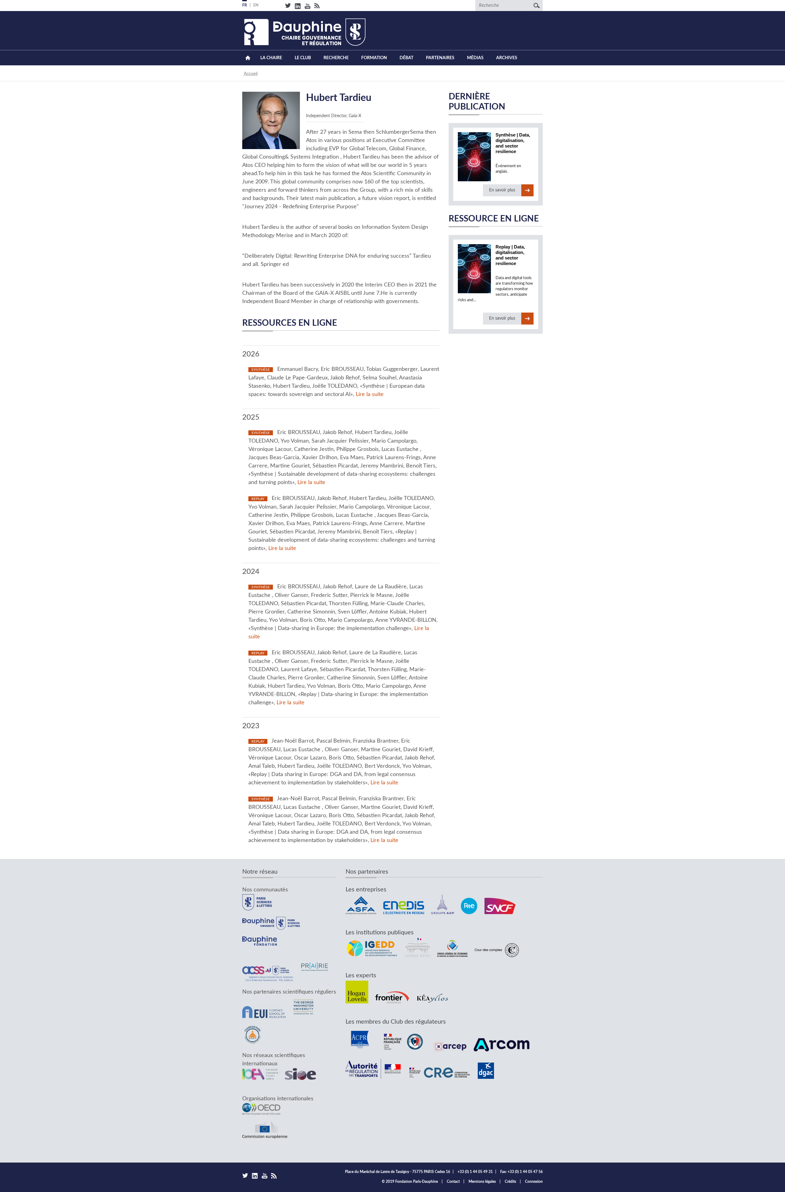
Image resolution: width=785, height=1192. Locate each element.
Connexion (534, 1181)
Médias (475, 58)
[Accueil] (304, 32)
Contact (453, 1181)
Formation (374, 58)
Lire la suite (370, 394)
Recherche (336, 58)
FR (244, 5)
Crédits (510, 1181)
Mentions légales (482, 1181)
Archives (506, 58)
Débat (406, 58)
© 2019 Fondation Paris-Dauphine (410, 1181)
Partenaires (440, 58)
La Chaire (271, 58)
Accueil (247, 57)
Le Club (303, 58)
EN (255, 5)
